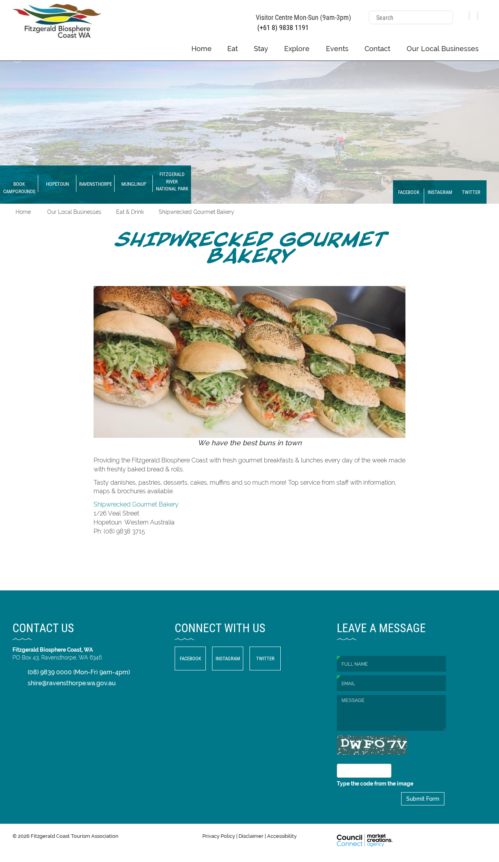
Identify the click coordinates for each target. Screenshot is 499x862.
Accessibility (282, 836)
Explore (297, 48)
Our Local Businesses (443, 48)
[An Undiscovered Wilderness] (249, 126)
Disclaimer (251, 836)
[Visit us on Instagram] (473, 13)
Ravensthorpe (95, 183)
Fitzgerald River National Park (172, 181)
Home (201, 48)
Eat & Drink (130, 212)
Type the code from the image (375, 783)
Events (337, 48)
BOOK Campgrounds (19, 187)
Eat (232, 48)
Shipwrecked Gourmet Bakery (196, 212)
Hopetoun (57, 183)
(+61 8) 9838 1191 (282, 27)
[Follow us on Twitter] (482, 13)
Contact (377, 48)
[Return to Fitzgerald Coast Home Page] (56, 20)
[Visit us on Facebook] (465, 13)
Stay (261, 48)
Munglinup (133, 183)
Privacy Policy (218, 836)
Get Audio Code (360, 758)
